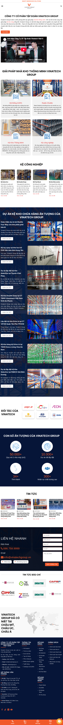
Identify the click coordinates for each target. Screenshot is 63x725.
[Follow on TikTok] (5, 710)
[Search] (61, 6)
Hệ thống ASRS (15, 103)
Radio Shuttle (47, 103)
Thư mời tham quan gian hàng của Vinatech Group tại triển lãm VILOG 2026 (40, 515)
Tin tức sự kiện (27, 651)
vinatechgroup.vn (12, 664)
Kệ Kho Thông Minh (16, 143)
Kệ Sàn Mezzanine (54, 182)
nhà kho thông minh (39, 19)
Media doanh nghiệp (28, 661)
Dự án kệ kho (26, 653)
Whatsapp (37, 723)
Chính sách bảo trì (54, 649)
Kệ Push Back (37, 182)
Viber (50, 723)
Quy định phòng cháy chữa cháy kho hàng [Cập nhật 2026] (23, 514)
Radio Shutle (42, 685)
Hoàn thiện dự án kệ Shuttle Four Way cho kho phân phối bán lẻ (12, 224)
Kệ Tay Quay (42, 694)
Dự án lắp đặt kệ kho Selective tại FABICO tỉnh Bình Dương (13, 372)
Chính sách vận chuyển (56, 654)
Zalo (25, 723)
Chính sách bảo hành (55, 646)
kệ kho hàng (10, 22)
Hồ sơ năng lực (27, 659)
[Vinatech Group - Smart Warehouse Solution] (29, 6)
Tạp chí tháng (27, 656)
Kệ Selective (4, 182)
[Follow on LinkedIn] (8, 710)
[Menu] (2, 6)
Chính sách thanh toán (55, 652)
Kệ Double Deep (21, 182)
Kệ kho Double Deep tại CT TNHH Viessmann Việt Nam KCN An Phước (12, 298)
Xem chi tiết (4, 195)
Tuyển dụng (26, 664)
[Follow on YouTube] (12, 710)
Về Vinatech (26, 648)
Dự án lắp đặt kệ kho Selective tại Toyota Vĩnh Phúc (11, 273)
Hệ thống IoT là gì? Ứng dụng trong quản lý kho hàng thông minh (7, 514)
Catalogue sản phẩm (28, 666)
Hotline (12, 723)
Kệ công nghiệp (47, 143)
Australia (4, 694)
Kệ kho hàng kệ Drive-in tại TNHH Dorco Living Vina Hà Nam (12, 347)
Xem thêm (5, 32)
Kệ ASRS (41, 687)
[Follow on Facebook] (2, 710)
